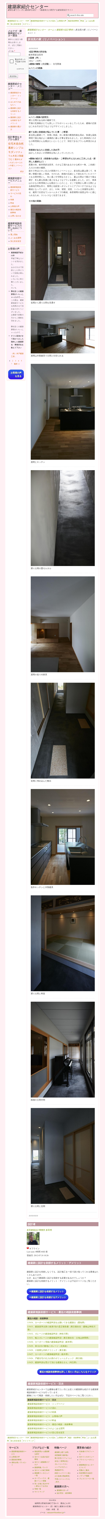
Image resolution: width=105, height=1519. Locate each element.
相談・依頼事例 (74, 1437)
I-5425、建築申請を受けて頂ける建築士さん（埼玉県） (53, 1362)
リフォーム (66, 1458)
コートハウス (64, 1479)
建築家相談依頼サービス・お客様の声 (45, 1416)
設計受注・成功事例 (64, 1493)
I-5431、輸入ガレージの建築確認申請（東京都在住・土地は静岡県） (59, 1337)
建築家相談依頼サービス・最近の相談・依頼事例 (50, 1424)
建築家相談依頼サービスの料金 (42, 1420)
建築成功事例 (16, 1459)
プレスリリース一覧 (86, 1478)
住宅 (10, 143)
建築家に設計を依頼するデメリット (15, 120)
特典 (12, 199)
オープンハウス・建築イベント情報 (41, 1479)
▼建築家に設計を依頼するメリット (46, 1291)
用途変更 (65, 1476)
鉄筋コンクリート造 (62, 1473)
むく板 (13, 159)
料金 (82, 21)
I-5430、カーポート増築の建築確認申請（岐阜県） (51, 1341)
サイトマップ (28, 1441)
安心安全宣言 (15, 24)
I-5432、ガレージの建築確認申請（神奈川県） (49, 1333)
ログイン (26, 24)
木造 (15, 143)
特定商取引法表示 (85, 1473)
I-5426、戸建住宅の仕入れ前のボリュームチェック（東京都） (56, 1358)
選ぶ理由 (14, 234)
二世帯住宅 (63, 1461)
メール (11, 51)
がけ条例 (58, 1476)
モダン (12, 162)
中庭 (12, 165)
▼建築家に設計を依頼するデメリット (47, 1297)
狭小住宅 (58, 1458)
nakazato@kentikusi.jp (56, 1512)
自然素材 (58, 1455)
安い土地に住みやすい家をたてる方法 (41, 1484)
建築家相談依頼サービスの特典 (42, 1412)
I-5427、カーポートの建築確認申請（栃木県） (49, 1354)
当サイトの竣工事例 (41, 1470)
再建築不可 (59, 1470)
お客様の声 (61, 21)
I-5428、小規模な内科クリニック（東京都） (48, 1350)
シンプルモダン (60, 1467)
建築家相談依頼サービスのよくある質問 (46, 1428)
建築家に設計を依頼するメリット (15, 111)
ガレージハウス (60, 1464)
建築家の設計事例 (64, 29)
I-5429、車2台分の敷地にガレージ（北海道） (48, 1346)
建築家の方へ (62, 1490)
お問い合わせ (15, 216)
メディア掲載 (84, 1476)
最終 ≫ (17, 364)
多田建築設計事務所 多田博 (39, 1230)
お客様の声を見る (16, 374)
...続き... (57, 1482)
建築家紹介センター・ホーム (40, 29)
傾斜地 (64, 1455)
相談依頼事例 (73, 21)
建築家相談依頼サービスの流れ (43, 21)
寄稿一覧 (37, 1489)
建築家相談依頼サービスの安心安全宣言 (46, 1432)
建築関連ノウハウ (41, 1467)
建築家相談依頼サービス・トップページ (46, 1403)
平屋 (56, 1479)
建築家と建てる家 (61, 1452)
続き (22, 171)
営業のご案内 (84, 1470)
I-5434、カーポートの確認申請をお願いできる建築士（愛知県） (57, 1322)
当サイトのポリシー (86, 1457)
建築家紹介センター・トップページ (15, 95)
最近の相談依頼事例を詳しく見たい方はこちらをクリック (68, 1372)
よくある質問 (15, 238)
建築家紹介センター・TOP (18, 21)
